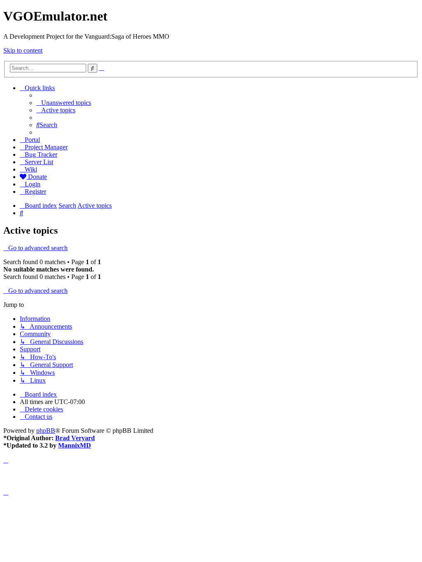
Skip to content (22, 50)
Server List (39, 161)
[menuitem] (63, 102)
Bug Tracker (41, 154)
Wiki (31, 169)
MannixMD (74, 445)
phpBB (45, 430)
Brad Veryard (75, 437)
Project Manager (46, 147)
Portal (32, 139)
